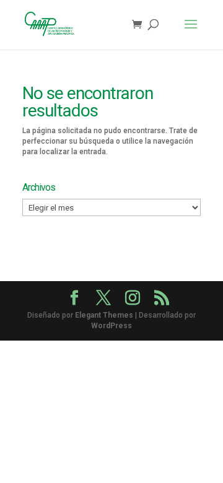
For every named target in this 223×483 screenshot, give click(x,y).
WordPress (111, 325)
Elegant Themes (104, 315)
